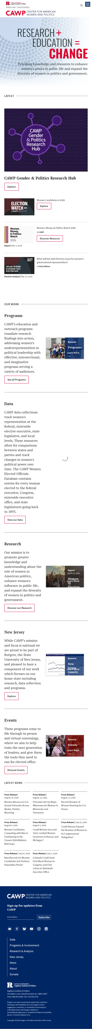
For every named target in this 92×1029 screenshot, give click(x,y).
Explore (11, 186)
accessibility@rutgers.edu (16, 1012)
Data (12, 939)
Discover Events (16, 770)
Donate (14, 974)
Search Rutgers (23, 7)
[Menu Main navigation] (87, 4)
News (13, 963)
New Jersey (16, 957)
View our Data (15, 519)
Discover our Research (19, 608)
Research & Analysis (21, 951)
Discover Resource (50, 238)
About (13, 968)
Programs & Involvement (24, 945)
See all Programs (16, 379)
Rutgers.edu (11, 7)
